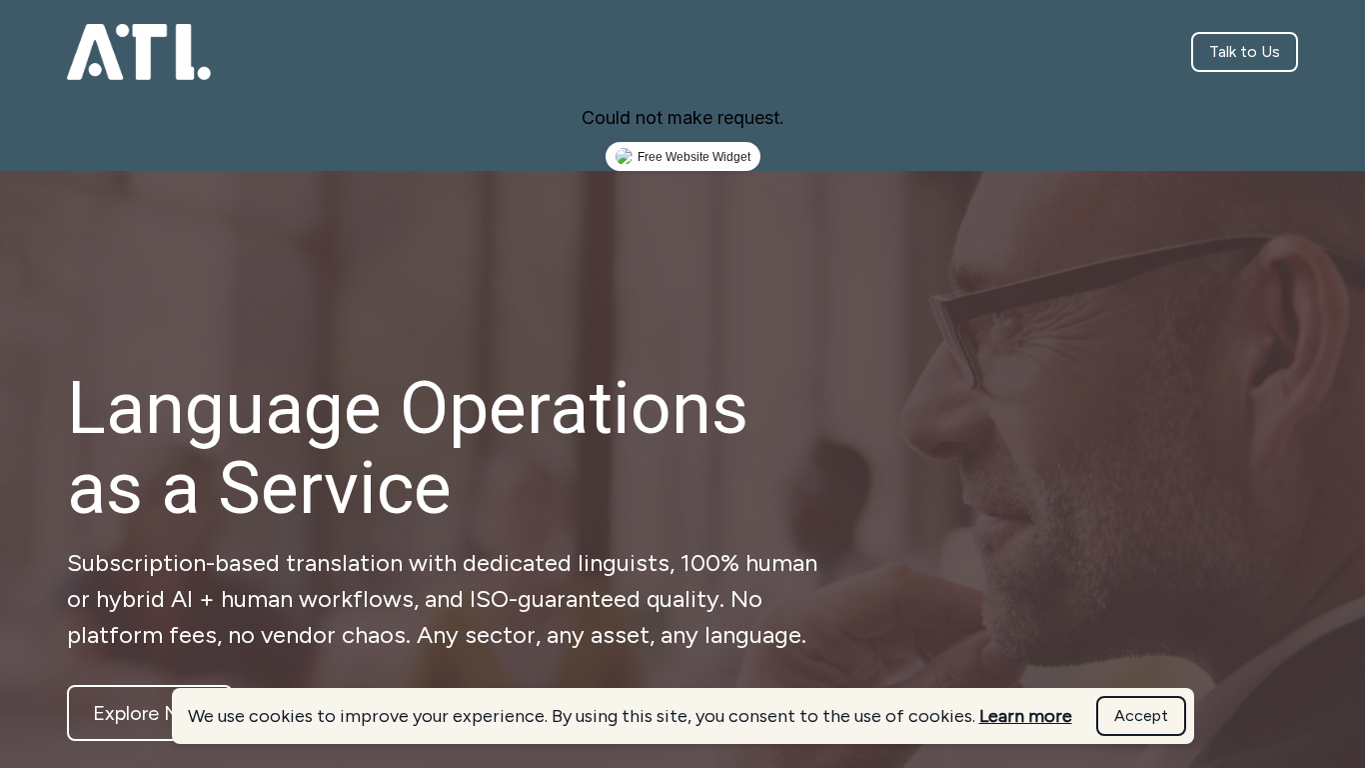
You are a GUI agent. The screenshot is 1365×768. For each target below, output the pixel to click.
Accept (1141, 715)
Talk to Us (1244, 51)
